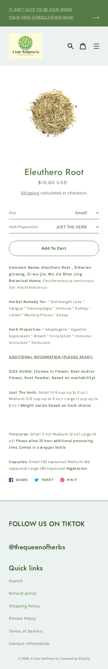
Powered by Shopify (75, 658)
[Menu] (96, 46)
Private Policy (22, 618)
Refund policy (23, 593)
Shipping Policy (24, 605)
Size (12, 212)
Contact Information (29, 643)
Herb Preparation (23, 226)
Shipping (30, 192)
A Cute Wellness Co (45, 658)
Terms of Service (25, 631)
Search (16, 580)
